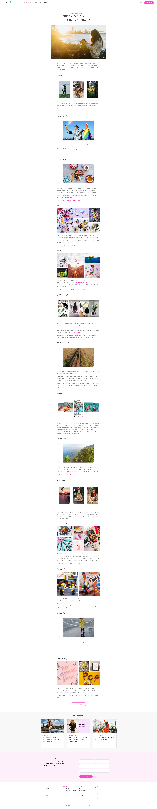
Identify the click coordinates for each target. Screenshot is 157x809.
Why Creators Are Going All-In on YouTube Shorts (104, 738)
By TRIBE (84, 13)
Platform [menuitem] (16, 2)
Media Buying (65, 793)
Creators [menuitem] (36, 2)
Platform (47, 786)
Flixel (64, 149)
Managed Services (67, 788)
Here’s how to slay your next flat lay (66, 245)
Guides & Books (82, 793)
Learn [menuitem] (29, 2)
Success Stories (82, 790)
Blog (80, 788)
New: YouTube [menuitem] (43, 2)
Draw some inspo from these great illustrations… (69, 563)
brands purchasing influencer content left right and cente (84, 282)
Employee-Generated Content (69, 790)
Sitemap (90, 805)
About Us (48, 790)
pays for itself (67, 475)
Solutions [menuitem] (23, 2)
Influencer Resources (76, 13)
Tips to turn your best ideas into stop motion (68, 200)
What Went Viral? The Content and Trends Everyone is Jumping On (78, 739)
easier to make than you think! (73, 147)
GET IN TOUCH (149, 2)
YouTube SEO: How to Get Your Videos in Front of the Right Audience (51, 739)
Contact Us (48, 793)
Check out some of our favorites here (66, 154)
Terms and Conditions (83, 805)
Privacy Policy (74, 805)
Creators (47, 788)
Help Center (48, 795)
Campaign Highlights (83, 795)
